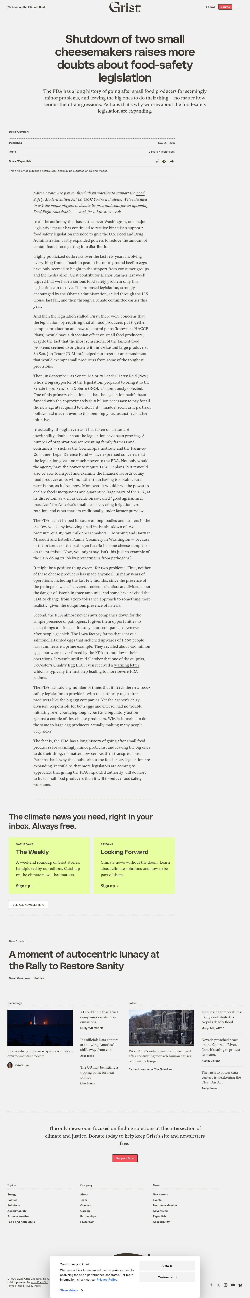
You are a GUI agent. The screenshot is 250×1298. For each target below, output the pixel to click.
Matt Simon (87, 1083)
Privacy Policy (33, 1285)
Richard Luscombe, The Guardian (150, 1069)
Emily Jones (209, 1088)
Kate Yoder (22, 1065)
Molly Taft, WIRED (91, 1028)
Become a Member (165, 1205)
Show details (69, 1290)
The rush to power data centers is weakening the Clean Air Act (221, 1077)
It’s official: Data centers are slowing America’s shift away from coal (99, 1045)
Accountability (17, 1210)
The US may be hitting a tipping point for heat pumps (99, 1072)
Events (157, 1199)
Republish (159, 1216)
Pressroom (87, 1221)
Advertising (160, 1210)
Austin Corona (211, 1060)
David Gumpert (19, 131)
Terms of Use (14, 1285)
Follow (210, 6)
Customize (165, 1277)
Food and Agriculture (21, 1221)
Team (83, 1199)
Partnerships (88, 1216)
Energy (11, 1194)
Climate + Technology (162, 151)
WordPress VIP (39, 1282)
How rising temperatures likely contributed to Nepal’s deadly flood (221, 1017)
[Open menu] (239, 7)
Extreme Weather (18, 1216)
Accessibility (161, 1221)
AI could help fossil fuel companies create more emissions (99, 1017)
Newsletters (160, 1194)
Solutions (13, 1205)
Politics (39, 978)
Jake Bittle (87, 1055)
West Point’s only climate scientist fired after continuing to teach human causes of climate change (160, 1056)
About (84, 1194)
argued (40, 281)
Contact (85, 1205)
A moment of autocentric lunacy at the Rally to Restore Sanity (84, 959)
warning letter (126, 665)
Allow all (167, 1265)
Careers (85, 1210)
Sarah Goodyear (19, 978)
